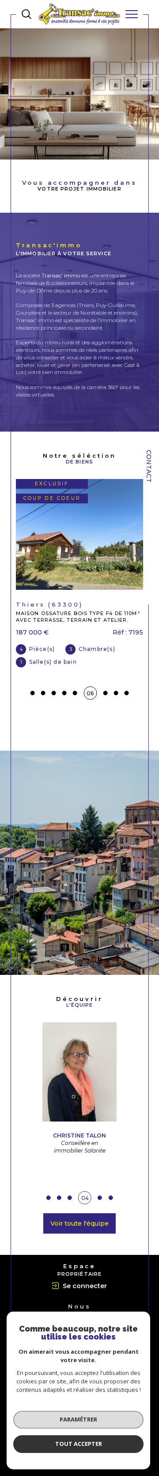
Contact (149, 466)
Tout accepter (78, 1444)
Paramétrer (78, 1419)
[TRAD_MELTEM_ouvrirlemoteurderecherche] (26, 14)
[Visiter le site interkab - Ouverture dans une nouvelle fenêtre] (79, 1308)
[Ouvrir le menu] (131, 14)
